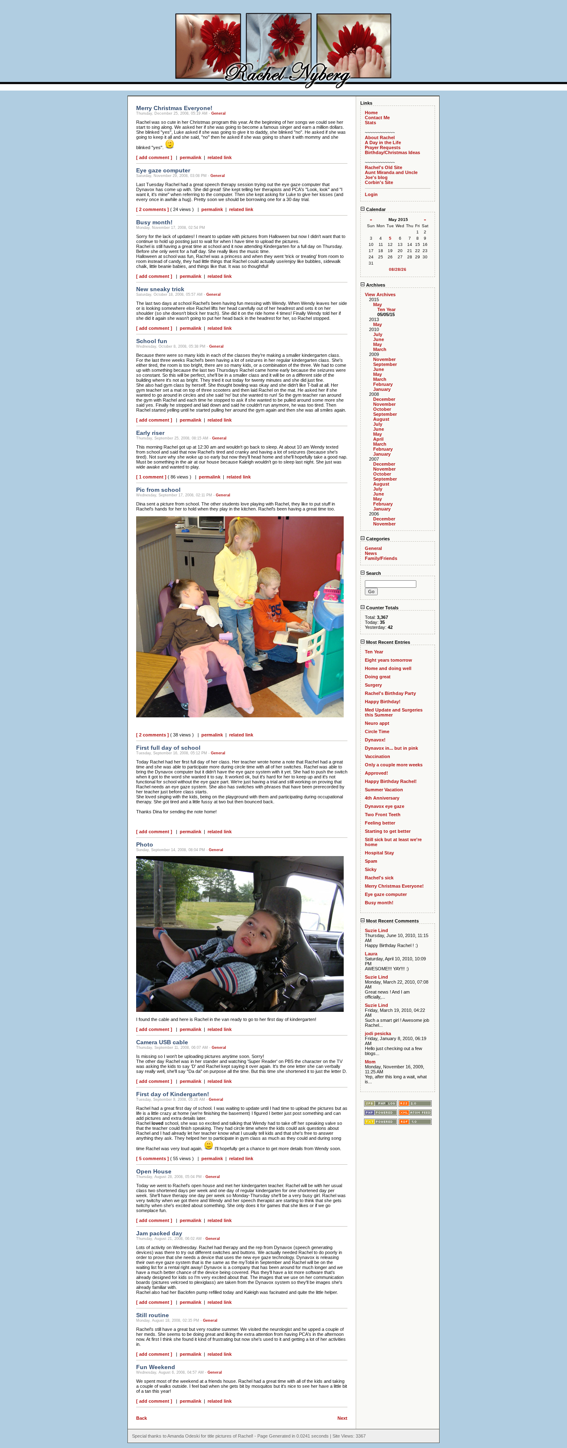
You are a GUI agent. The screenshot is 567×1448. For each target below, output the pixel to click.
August (381, 419)
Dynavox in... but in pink (391, 748)
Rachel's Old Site (383, 167)
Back (141, 1418)
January (382, 389)
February (383, 384)
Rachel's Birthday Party (390, 693)
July (377, 334)
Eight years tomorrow (388, 660)
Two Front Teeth (383, 814)
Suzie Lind (376, 930)
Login (371, 194)
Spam (371, 861)
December (384, 399)
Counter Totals (381, 607)
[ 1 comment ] (151, 476)
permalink (190, 157)
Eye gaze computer (386, 894)
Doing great (378, 676)
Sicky (370, 869)
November (384, 359)
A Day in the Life (383, 142)
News (371, 553)
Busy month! (379, 902)
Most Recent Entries (387, 642)
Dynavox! (375, 739)
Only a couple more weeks (394, 764)
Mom (370, 1061)
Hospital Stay (379, 852)
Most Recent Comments (392, 920)
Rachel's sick (379, 877)
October (382, 409)
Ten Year (386, 309)
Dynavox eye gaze (384, 806)
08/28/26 (397, 269)
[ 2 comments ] (152, 209)
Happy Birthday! (383, 701)
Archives (375, 284)
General (218, 113)
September (385, 364)
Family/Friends (381, 558)
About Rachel (380, 137)
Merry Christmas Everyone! (394, 886)
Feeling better (380, 822)
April (378, 439)
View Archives (380, 294)
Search (373, 573)
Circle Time (377, 731)
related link (220, 157)
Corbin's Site (379, 182)
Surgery (373, 684)
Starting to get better (388, 831)
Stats (370, 122)
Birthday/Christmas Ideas (392, 152)
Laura (371, 953)
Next (342, 1418)
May (377, 304)
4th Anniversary (382, 797)
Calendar (375, 209)
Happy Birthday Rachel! (391, 781)
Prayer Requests (383, 147)
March (379, 349)
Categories (377, 538)
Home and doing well (388, 668)
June (378, 339)
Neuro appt (377, 723)
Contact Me (377, 117)
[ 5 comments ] (152, 1158)
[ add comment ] (154, 157)
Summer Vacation (384, 789)
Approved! (376, 773)
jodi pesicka (378, 1033)
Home (371, 112)
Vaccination (377, 756)
